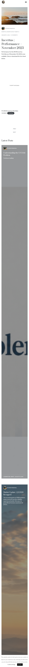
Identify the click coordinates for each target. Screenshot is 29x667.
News (12, 476)
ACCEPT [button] (20, 664)
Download (10, 113)
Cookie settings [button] (11, 664)
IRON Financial (11, 28)
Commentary (6, 476)
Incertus (3, 31)
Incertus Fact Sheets (13, 31)
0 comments (14, 35)
